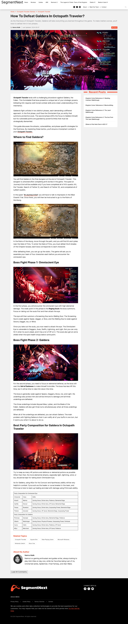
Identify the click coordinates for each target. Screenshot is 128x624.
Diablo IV (92, 2)
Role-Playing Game (47, 539)
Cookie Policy (26, 601)
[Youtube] (80, 7)
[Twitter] (74, 7)
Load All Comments (19, 572)
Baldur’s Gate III (103, 2)
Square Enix (34, 539)
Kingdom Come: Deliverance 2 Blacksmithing (99, 105)
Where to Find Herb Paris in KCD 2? (96, 124)
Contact (104, 7)
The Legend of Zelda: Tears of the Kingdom (73, 2)
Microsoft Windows (63, 539)
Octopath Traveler (20, 539)
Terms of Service (39, 601)
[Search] (125, 7)
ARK (47, 2)
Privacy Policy (14, 601)
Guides (41, 2)
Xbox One (32, 543)
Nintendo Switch (20, 543)
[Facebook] (77, 7)
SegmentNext (12, 2)
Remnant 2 (54, 2)
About (85, 7)
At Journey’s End (31, 195)
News (26, 2)
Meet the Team (94, 7)
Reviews (33, 2)
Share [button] (115, 27)
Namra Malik (16, 27)
